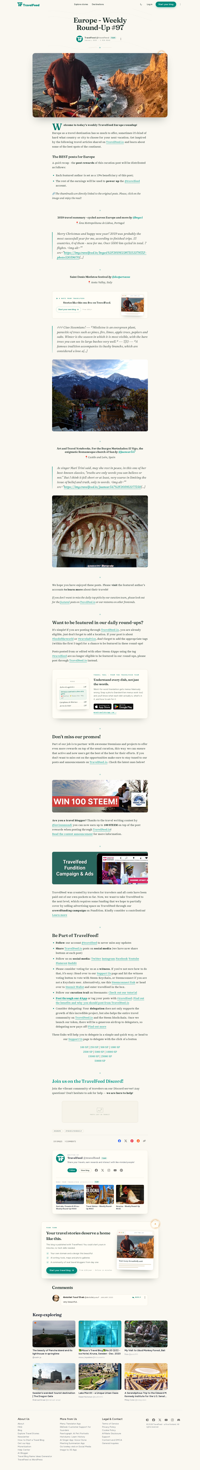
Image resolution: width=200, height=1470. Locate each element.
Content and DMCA (112, 1440)
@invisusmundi (62, 825)
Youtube (133, 958)
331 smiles (57, 1141)
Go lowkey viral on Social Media (75, 1446)
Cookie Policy (109, 1430)
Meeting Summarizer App (72, 1443)
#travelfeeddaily (74, 1131)
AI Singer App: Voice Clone (73, 1440)
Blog (20, 1430)
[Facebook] (119, 1140)
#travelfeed (59, 656)
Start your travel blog (60, 1270)
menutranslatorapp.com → (105, 712)
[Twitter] (126, 1140)
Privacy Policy (109, 1427)
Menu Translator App (70, 1423)
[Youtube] (115, 1170)
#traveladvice (87, 639)
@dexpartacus (121, 276)
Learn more (59, 915)
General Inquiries (110, 1443)
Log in (149, 4)
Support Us (104, 973)
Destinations (98, 4)
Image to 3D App (68, 1449)
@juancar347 (126, 452)
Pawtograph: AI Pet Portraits (74, 1433)
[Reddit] (138, 1140)
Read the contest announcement (72, 834)
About (21, 1423)
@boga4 (138, 217)
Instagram (108, 958)
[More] (180, 4)
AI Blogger (23, 1453)
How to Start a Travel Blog (31, 1440)
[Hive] (147, 1419)
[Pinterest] (132, 1140)
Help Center (24, 1449)
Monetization (24, 1446)
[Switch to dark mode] (141, 4)
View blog (85, 1170)
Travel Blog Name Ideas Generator (35, 1456)
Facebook (122, 958)
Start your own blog (67, 309)
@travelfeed (132, 181)
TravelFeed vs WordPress (30, 1459)
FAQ (20, 1427)
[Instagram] (109, 1170)
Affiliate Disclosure (111, 1433)
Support (106, 1436)
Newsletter (23, 1436)
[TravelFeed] (28, 4)
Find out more (97, 1026)
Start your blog (165, 4)
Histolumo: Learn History (72, 1436)
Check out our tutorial (123, 992)
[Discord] (179, 1419)
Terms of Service (110, 1423)
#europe (57, 1131)
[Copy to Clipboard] (144, 1141)
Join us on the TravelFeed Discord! (87, 1081)
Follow (72, 1170)
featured (65, 602)
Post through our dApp (71, 998)
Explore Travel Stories (28, 1433)
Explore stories (81, 4)
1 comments (70, 1141)
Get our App (24, 1443)
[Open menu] (121, 39)
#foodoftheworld (63, 639)
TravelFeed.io (115, 142)
